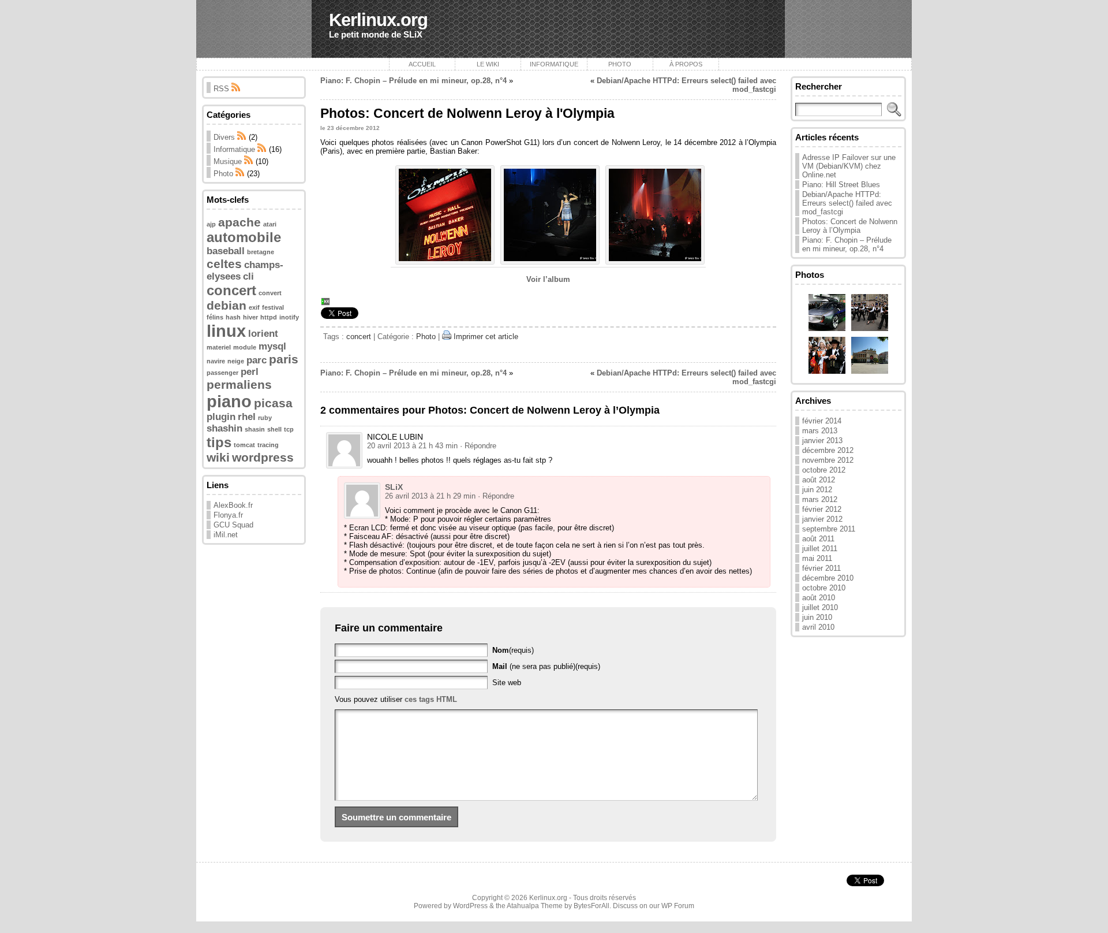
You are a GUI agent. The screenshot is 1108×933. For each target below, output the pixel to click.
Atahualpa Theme (535, 906)
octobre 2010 (823, 587)
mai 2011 (817, 558)
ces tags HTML (431, 699)
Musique (228, 161)
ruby (265, 417)
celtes (224, 263)
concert (231, 290)
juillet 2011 (819, 548)
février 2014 (821, 421)
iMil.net (226, 534)
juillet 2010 (820, 607)
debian (226, 305)
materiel (219, 347)
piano (229, 401)
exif (254, 307)
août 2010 (818, 597)
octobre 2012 (823, 470)
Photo (619, 64)
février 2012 (821, 509)
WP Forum (677, 906)
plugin (221, 416)
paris (283, 359)
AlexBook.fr (233, 505)
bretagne (260, 251)
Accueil (422, 64)
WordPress (470, 906)
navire (216, 361)
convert (270, 292)
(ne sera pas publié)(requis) (546, 666)
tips (219, 442)
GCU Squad (233, 525)
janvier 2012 (822, 519)
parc (256, 360)
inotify (289, 317)
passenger (222, 372)
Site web (506, 682)
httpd (268, 317)
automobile (244, 237)
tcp (289, 429)
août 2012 (818, 479)
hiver (250, 317)
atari (269, 224)
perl (250, 371)
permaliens (239, 384)
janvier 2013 (822, 440)
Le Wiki (488, 64)
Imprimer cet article (486, 336)
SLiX (394, 487)
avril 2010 (818, 627)
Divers (224, 137)
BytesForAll (591, 906)
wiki (218, 457)
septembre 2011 (828, 529)
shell (274, 429)
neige (235, 361)
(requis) (513, 650)
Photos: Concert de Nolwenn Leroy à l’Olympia (849, 226)
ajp (211, 224)
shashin (224, 428)
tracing (268, 444)
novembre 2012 (828, 460)
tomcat (244, 444)
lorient (263, 333)
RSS (222, 88)
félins (215, 317)
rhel (247, 416)
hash (233, 317)
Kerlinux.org (378, 20)
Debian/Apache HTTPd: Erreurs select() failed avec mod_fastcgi (847, 203)
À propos (685, 64)
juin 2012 (817, 489)
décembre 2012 (828, 450)
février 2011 (821, 568)
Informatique (554, 64)
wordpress (263, 457)
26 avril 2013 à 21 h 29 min (430, 496)
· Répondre (478, 445)
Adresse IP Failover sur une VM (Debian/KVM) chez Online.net (849, 166)
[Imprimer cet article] (446, 336)
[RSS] (241, 137)
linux (226, 330)
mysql (272, 346)
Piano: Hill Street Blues (841, 184)
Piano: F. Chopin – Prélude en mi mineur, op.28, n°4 (413, 80)
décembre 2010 (828, 578)
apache (239, 222)
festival (273, 307)
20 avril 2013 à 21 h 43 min (412, 445)
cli (248, 276)
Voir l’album (548, 279)
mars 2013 (819, 430)
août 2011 (818, 538)
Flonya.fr (228, 515)
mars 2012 (819, 499)
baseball (226, 251)
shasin (255, 429)
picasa (273, 403)
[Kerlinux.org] (554, 29)
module (244, 347)
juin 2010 (817, 617)
